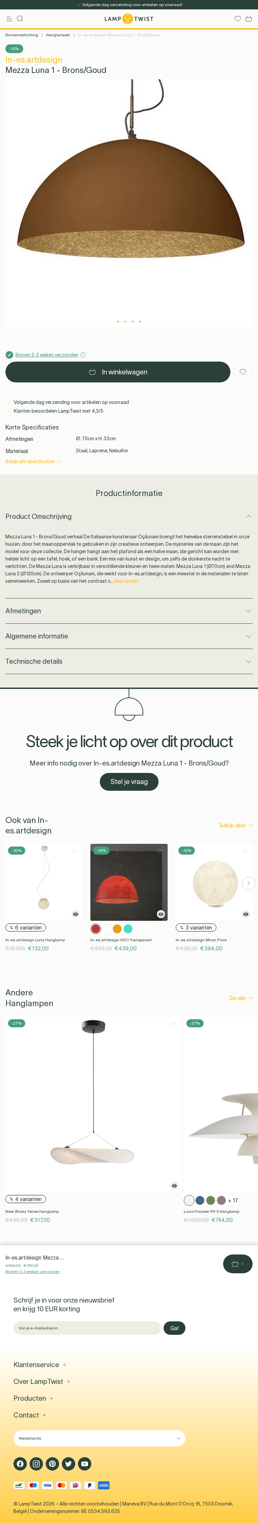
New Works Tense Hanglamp (32, 1211)
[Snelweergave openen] (76, 914)
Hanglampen (58, 35)
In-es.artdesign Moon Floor (201, 940)
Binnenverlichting (21, 35)
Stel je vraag (129, 781)
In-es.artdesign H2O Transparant (121, 940)
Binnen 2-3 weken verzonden (32, 1271)
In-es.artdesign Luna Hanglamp (35, 940)
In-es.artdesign (33, 59)
